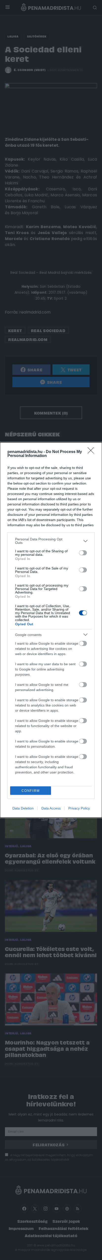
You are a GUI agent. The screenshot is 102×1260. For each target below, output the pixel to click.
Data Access (51, 808)
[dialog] (51, 630)
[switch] (83, 552)
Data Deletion (23, 808)
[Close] (92, 452)
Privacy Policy (79, 808)
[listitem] (51, 540)
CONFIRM (31, 791)
